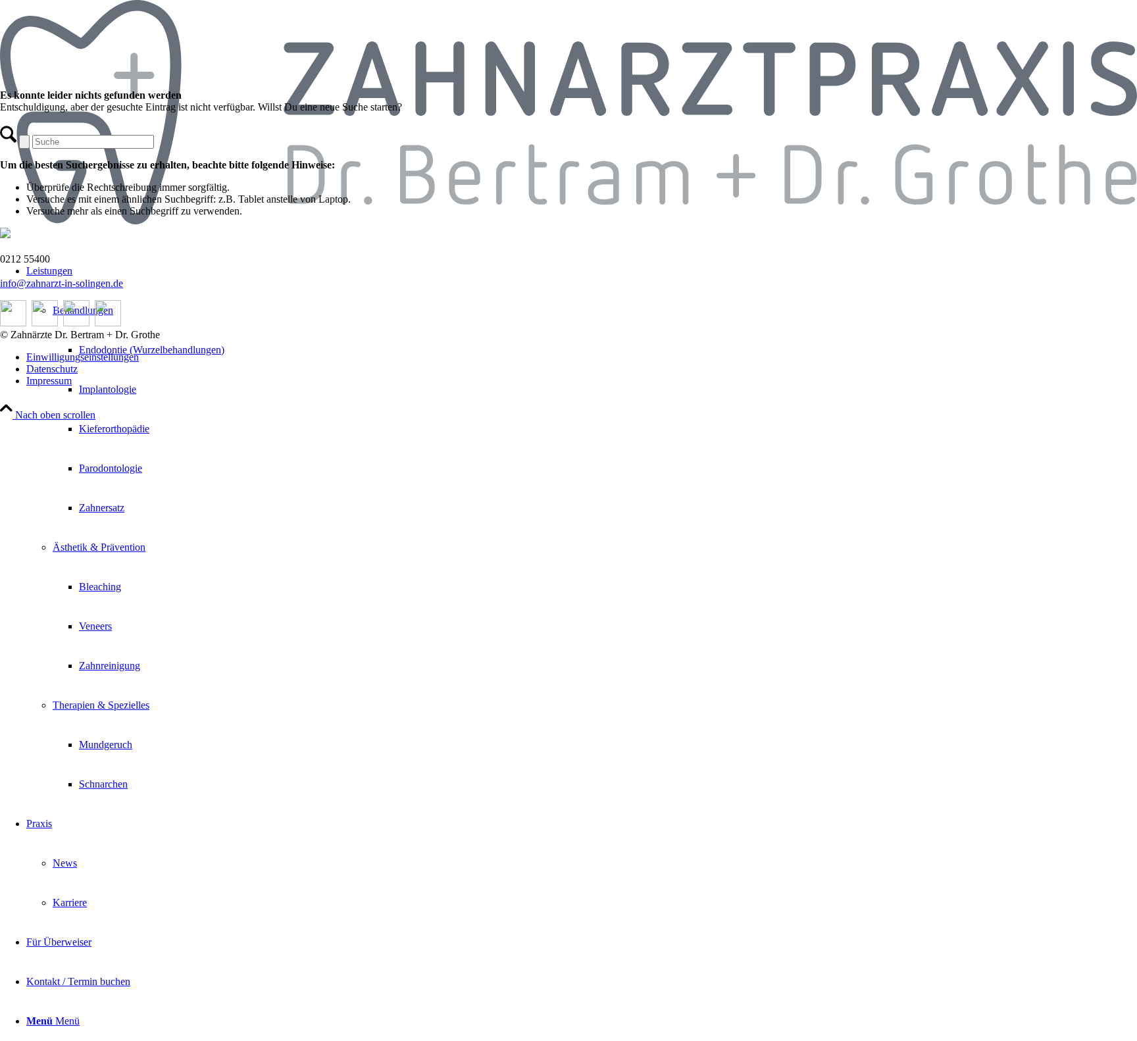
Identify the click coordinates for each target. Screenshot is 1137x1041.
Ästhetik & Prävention (99, 547)
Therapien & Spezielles (101, 705)
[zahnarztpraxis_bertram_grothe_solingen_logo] (568, 220)
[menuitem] (581, 527)
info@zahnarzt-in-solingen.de (61, 283)
